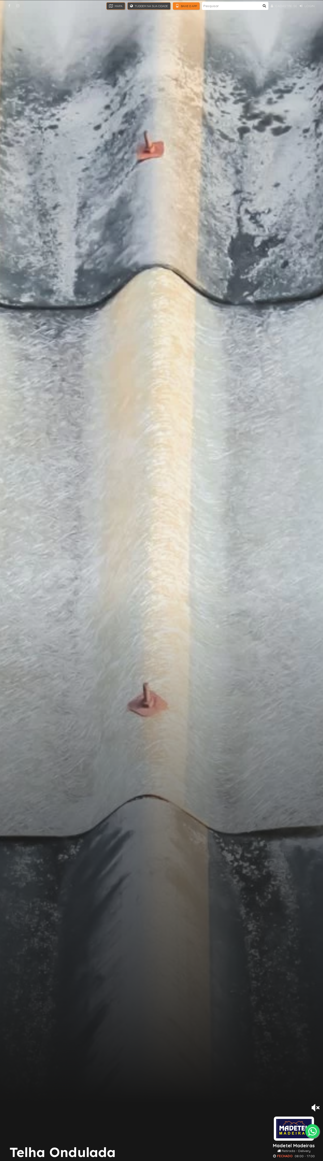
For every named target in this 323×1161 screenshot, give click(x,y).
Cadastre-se (285, 6)
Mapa (118, 6)
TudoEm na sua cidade (151, 6)
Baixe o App (188, 6)
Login (309, 6)
